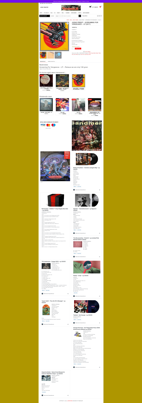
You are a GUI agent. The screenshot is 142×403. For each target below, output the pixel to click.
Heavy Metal (93, 53)
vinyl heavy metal (87, 54)
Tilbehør (67, 12)
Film (51, 12)
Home (68, 19)
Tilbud (100, 53)
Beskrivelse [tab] (42, 61)
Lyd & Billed (46, 12)
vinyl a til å (82, 54)
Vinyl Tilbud (75, 19)
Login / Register (44, 7)
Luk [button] (88, 1)
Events (79, 12)
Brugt (58, 12)
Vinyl (63, 12)
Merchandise (73, 12)
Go (79, 15)
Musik (97, 53)
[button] (68, 23)
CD (54, 12)
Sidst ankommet (86, 12)
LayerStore (69, 400)
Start (41, 12)
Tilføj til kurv (78, 48)
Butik (90, 53)
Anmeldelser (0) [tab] (51, 61)
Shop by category (43, 15)
